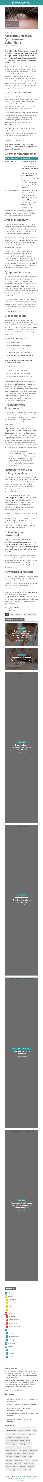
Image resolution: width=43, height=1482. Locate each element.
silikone (24, 1457)
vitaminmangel (10, 1470)
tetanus (31, 1463)
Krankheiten (9, 33)
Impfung (22, 1444)
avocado (27, 1431)
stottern (28, 1460)
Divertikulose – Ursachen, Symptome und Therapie (21, 747)
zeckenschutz (27, 1470)
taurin (25, 1463)
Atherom (18, 614)
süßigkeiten (17, 1463)
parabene (17, 1453)
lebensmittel (9, 1447)
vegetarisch (31, 1466)
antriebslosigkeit (11, 1431)
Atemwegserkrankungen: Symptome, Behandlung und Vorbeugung (21, 1205)
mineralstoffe (33, 1450)
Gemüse (8, 1444)
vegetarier (22, 1466)
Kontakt (23, 1478)
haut (12, 614)
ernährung (9, 1437)
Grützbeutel (27, 614)
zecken (19, 1470)
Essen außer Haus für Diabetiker (21, 1052)
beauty (35, 1431)
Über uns (17, 1478)
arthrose (20, 1431)
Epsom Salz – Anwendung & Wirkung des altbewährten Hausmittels (19, 1409)
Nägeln (24, 263)
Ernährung (16, 1049)
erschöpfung (18, 1437)
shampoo (17, 1457)
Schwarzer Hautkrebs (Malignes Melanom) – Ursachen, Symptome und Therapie (21, 634)
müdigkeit (9, 1453)
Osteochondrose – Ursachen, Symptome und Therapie (21, 900)
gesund (15, 1444)
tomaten (8, 1466)
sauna (24, 1453)
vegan (15, 1466)
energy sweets (31, 1434)
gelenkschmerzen (25, 1440)
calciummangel (10, 1434)
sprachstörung (18, 1460)
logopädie (18, 1447)
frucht (26, 1437)
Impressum (21, 1480)
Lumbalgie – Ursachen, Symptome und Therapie (21, 1405)
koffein (29, 1444)
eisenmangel (20, 1434)
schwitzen (9, 1457)
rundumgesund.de (12, 1371)
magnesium (27, 1447)
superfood (9, 1463)
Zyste (34, 614)
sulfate (35, 1460)
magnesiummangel (11, 1450)
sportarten (9, 1460)
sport (30, 1457)
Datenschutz (30, 1478)
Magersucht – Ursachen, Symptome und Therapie (21, 659)
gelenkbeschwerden (12, 1440)
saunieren (31, 1453)
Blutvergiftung (9, 491)
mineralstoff (23, 1450)
